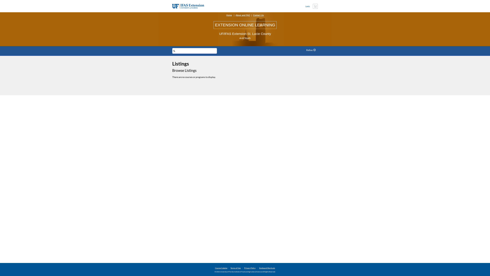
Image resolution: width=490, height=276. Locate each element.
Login (307, 6)
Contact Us (258, 15)
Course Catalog (221, 268)
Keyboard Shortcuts (267, 268)
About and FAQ (243, 15)
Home (229, 15)
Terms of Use (235, 268)
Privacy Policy (250, 268)
